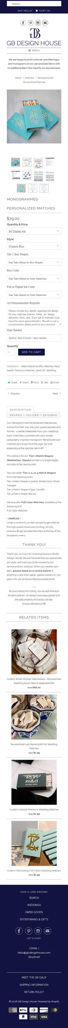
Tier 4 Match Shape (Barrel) (21, 494)
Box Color (13, 270)
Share (25, 382)
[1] (34, 116)
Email (56, 382)
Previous (15, 393)
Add (46, 382)
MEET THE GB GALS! (34, 977)
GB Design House (27, 1001)
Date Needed (14, 330)
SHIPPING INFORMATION (34, 984)
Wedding (51, 370)
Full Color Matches (17, 510)
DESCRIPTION (21, 409)
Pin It (36, 382)
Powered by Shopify (48, 1001)
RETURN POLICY (34, 992)
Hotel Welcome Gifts (32, 366)
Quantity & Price (17, 224)
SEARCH (34, 897)
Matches (48, 366)
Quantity (12, 346)
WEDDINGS (34, 905)
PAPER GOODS (34, 912)
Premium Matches (25, 370)
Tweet (14, 382)
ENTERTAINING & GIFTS (34, 919)
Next (55, 393)
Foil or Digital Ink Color (21, 286)
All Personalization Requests (23, 302)
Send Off (40, 370)
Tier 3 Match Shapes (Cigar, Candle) (26, 489)
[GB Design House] (34, 37)
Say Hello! (25, 10)
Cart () (44, 10)
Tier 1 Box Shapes (17, 254)
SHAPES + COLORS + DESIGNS (33, 415)
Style (10, 239)
